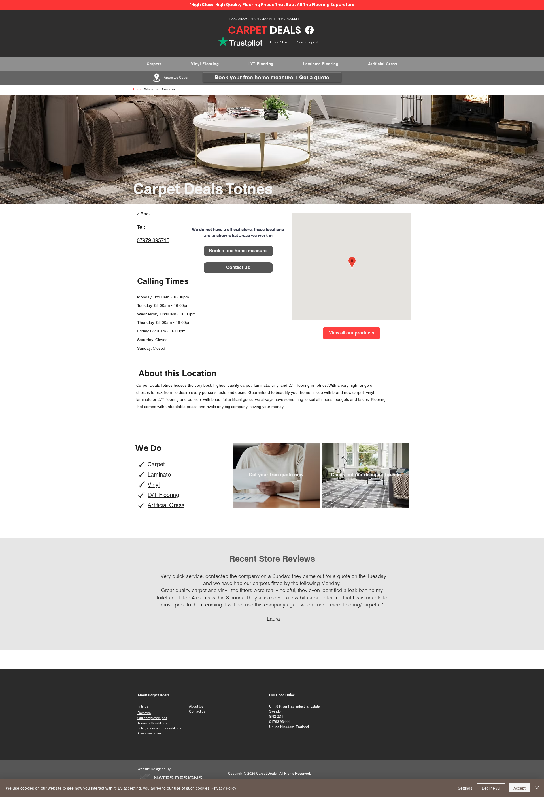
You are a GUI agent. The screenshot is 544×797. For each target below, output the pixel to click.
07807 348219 (261, 19)
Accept (519, 788)
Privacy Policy (224, 788)
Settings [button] (465, 788)
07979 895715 (153, 240)
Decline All (491, 788)
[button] (155, 214)
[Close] (537, 787)
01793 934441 (288, 19)
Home (138, 89)
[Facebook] (309, 30)
